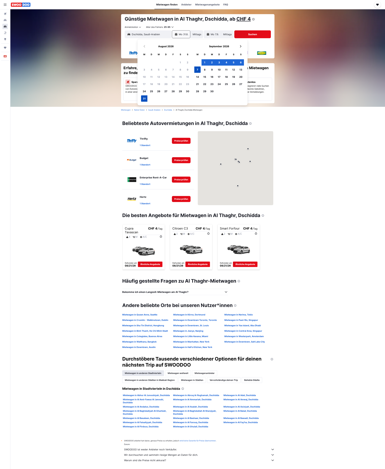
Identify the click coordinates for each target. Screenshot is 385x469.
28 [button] (173, 91)
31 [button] (144, 98)
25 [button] (151, 91)
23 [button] (187, 84)
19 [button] (158, 84)
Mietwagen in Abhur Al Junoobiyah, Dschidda (146, 395)
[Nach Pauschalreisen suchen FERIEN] (5, 33)
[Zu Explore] (5, 39)
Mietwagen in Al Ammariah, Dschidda (192, 399)
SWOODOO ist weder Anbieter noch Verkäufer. (150, 449)
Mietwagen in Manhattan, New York (191, 341)
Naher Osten (139, 110)
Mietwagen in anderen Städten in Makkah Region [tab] (150, 380)
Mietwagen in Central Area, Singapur (243, 331)
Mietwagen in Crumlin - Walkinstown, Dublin (145, 320)
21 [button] (173, 84)
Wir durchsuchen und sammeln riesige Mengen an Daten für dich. (161, 454)
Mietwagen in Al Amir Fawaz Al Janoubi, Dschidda (143, 401)
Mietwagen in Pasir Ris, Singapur (241, 320)
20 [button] (166, 84)
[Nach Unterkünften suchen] (5, 20)
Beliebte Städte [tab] (252, 380)
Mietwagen (126, 110)
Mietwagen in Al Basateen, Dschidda (141, 418)
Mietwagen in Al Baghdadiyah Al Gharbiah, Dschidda (144, 412)
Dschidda (168, 110)
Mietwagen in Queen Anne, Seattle (139, 314)
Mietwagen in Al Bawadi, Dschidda (241, 418)
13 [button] (166, 76)
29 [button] (180, 91)
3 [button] (144, 69)
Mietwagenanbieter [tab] (205, 373)
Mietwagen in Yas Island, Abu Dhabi (242, 325)
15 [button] (180, 76)
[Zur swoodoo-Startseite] (21, 5)
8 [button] (180, 69)
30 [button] (187, 91)
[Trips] (5, 48)
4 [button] (151, 69)
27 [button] (165, 91)
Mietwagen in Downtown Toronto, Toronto (195, 320)
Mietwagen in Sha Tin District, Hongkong (143, 325)
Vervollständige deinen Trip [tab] (224, 380)
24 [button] (144, 91)
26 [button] (158, 91)
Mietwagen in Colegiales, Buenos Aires (142, 336)
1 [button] (180, 62)
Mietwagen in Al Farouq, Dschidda (190, 422)
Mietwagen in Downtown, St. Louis (191, 325)
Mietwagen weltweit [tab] (178, 373)
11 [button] (151, 76)
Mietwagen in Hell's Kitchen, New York (192, 347)
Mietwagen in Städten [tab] (192, 380)
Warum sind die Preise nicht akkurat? (145, 460)
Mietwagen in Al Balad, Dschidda (240, 411)
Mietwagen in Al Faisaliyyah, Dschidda (142, 422)
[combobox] (133, 27)
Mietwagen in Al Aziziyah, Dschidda (241, 406)
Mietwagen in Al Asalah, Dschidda (190, 406)
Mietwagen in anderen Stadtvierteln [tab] (143, 373)
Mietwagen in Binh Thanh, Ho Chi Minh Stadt (145, 331)
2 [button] (187, 62)
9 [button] (187, 69)
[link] (181, 141)
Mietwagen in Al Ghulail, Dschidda (190, 426)
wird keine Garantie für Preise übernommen (198, 441)
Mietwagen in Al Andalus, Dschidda (141, 406)
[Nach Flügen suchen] (5, 14)
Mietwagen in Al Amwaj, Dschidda (240, 399)
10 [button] (144, 76)
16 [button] (187, 76)
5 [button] (158, 69)
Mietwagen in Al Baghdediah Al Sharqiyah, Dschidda (194, 412)
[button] (5, 4)
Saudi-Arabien (154, 110)
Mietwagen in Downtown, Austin (139, 347)
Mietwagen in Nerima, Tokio (238, 314)
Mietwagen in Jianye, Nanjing (188, 331)
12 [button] (158, 76)
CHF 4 (243, 19)
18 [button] (151, 84)
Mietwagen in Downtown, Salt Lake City (244, 341)
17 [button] (144, 84)
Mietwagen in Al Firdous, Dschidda (141, 426)
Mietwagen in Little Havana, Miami (190, 336)
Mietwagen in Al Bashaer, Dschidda (191, 418)
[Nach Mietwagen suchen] (5, 26)
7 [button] (173, 69)
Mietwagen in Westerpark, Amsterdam (244, 336)
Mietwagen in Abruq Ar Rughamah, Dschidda (196, 395)
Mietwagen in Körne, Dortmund (189, 314)
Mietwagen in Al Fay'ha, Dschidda (240, 422)
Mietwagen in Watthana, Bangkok (139, 341)
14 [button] (173, 76)
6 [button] (166, 69)
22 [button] (180, 84)
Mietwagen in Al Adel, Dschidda (239, 395)
